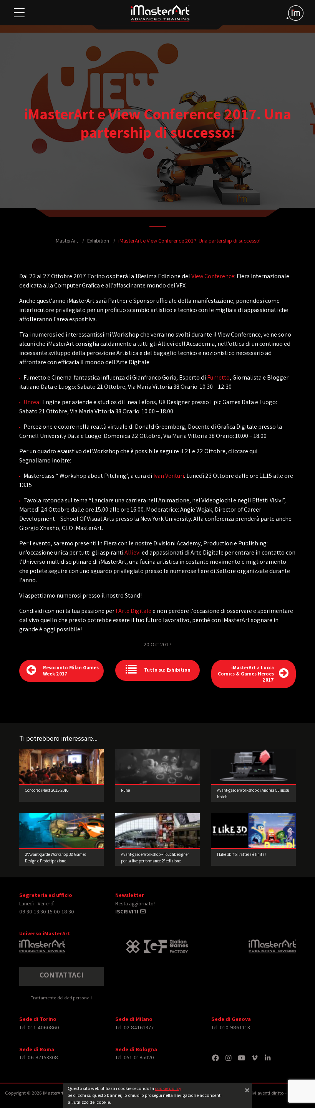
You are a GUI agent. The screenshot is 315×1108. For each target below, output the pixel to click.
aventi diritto (270, 1093)
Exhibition (98, 240)
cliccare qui (242, 451)
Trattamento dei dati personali (61, 998)
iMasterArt (66, 240)
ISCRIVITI (127, 911)
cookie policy (168, 1088)
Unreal (32, 402)
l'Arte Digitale (133, 611)
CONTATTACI (61, 975)
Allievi (132, 552)
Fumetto (218, 377)
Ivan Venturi (168, 476)
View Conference (212, 276)
